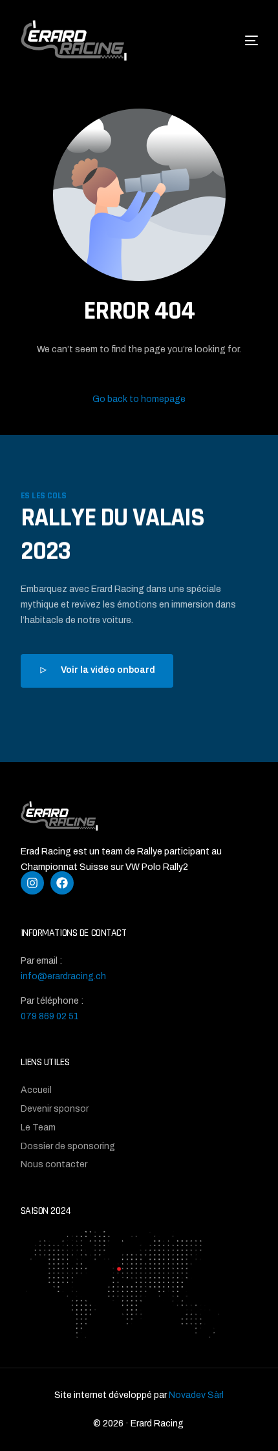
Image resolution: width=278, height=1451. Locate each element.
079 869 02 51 (50, 1016)
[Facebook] (62, 883)
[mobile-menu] (237, 40)
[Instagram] (32, 883)
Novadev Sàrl (196, 1395)
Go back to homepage (139, 399)
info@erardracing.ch (63, 976)
